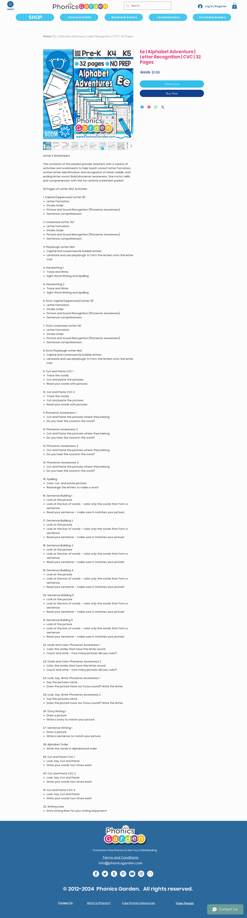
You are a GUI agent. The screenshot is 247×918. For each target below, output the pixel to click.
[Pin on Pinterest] (149, 107)
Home (47, 36)
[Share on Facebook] (142, 107)
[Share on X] (163, 107)
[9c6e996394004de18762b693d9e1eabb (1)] (114, 874)
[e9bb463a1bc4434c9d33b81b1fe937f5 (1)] (132, 874)
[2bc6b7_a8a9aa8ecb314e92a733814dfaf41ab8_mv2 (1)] (150, 874)
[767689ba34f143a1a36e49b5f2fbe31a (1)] (123, 874)
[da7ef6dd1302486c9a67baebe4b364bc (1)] (141, 874)
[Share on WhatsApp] (156, 107)
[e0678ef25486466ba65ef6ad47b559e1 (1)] (96, 874)
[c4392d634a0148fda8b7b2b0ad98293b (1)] (105, 874)
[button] (10, 4)
